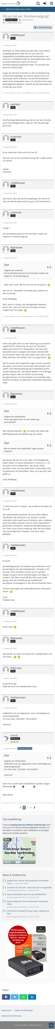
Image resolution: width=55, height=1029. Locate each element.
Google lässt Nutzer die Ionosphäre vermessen (28, 880)
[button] (51, 3)
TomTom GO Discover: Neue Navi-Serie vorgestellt (29, 887)
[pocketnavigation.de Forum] (11, 3)
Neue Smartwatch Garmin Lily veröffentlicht (26, 894)
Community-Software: (27, 1025)
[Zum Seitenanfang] (51, 1025)
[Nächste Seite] (34, 808)
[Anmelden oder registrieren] (45, 3)
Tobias (9, 883)
